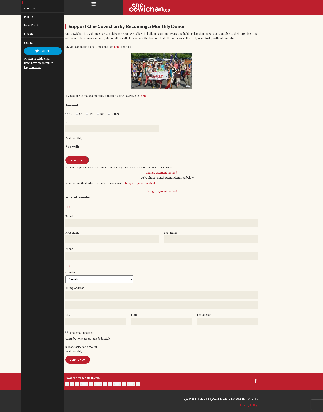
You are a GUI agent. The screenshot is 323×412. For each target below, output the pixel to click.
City (67, 315)
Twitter (40, 51)
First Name (72, 232)
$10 (71, 114)
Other (115, 114)
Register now (28, 67)
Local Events (28, 25)
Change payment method (161, 172)
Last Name (170, 232)
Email (69, 216)
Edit (67, 207)
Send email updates (81, 333)
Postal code (204, 315)
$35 (102, 114)
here (117, 47)
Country (70, 272)
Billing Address (74, 288)
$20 (81, 114)
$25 (92, 114)
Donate (24, 17)
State (134, 315)
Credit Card (77, 160)
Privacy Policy (249, 405)
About (24, 8)
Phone (69, 249)
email (43, 58)
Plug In (24, 33)
